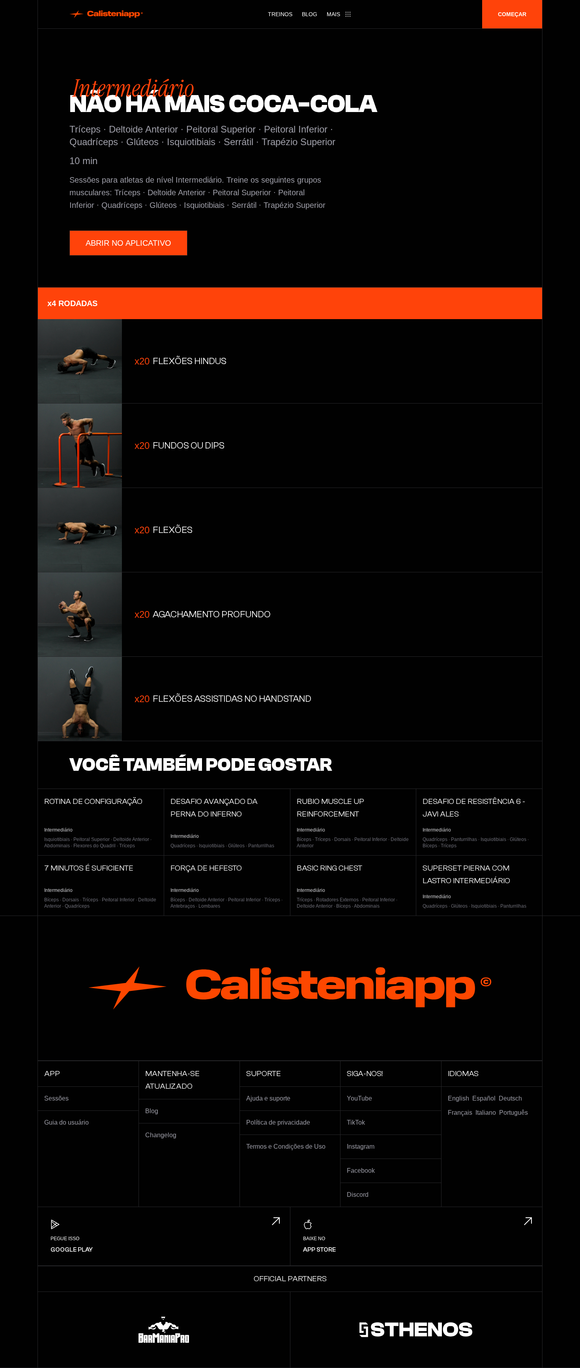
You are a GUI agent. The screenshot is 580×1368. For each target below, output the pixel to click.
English (458, 1098)
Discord (358, 1194)
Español (484, 1098)
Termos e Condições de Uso (286, 1146)
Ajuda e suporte (268, 1098)
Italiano (485, 1112)
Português (513, 1112)
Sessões (56, 1098)
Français (460, 1112)
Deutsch (510, 1098)
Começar (512, 14)
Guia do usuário (66, 1122)
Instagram (360, 1146)
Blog (309, 14)
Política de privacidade (278, 1122)
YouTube (359, 1098)
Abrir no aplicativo (128, 243)
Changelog (160, 1135)
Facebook (361, 1170)
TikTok (356, 1122)
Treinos (280, 14)
